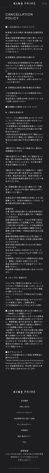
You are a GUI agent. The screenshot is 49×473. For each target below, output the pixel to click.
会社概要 (24, 401)
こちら (25, 460)
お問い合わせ (24, 407)
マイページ (24, 41)
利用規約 (24, 430)
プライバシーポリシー (24, 413)
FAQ (24, 442)
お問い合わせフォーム (32, 99)
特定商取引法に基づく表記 (24, 419)
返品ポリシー (33, 264)
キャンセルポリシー (24, 425)
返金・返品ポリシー (24, 436)
